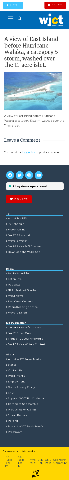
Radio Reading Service (23, 307)
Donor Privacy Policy (21, 387)
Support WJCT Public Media (26, 398)
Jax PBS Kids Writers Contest (26, 344)
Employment (16, 381)
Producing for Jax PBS (22, 409)
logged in (28, 152)
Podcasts (14, 284)
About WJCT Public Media (24, 359)
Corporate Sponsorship (23, 404)
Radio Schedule (18, 273)
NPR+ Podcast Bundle (22, 290)
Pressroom (15, 432)
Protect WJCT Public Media (25, 426)
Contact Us (15, 370)
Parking (13, 420)
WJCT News (15, 295)
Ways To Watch (18, 240)
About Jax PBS (17, 218)
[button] (10, 18)
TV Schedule (16, 224)
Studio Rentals (17, 415)
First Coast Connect (21, 301)
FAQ (11, 392)
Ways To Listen (17, 312)
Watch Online (16, 229)
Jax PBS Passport (19, 235)
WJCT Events (16, 376)
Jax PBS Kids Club (19, 333)
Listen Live (15, 279)
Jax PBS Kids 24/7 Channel (24, 246)
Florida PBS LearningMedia (25, 338)
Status (12, 364)
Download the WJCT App (24, 252)
